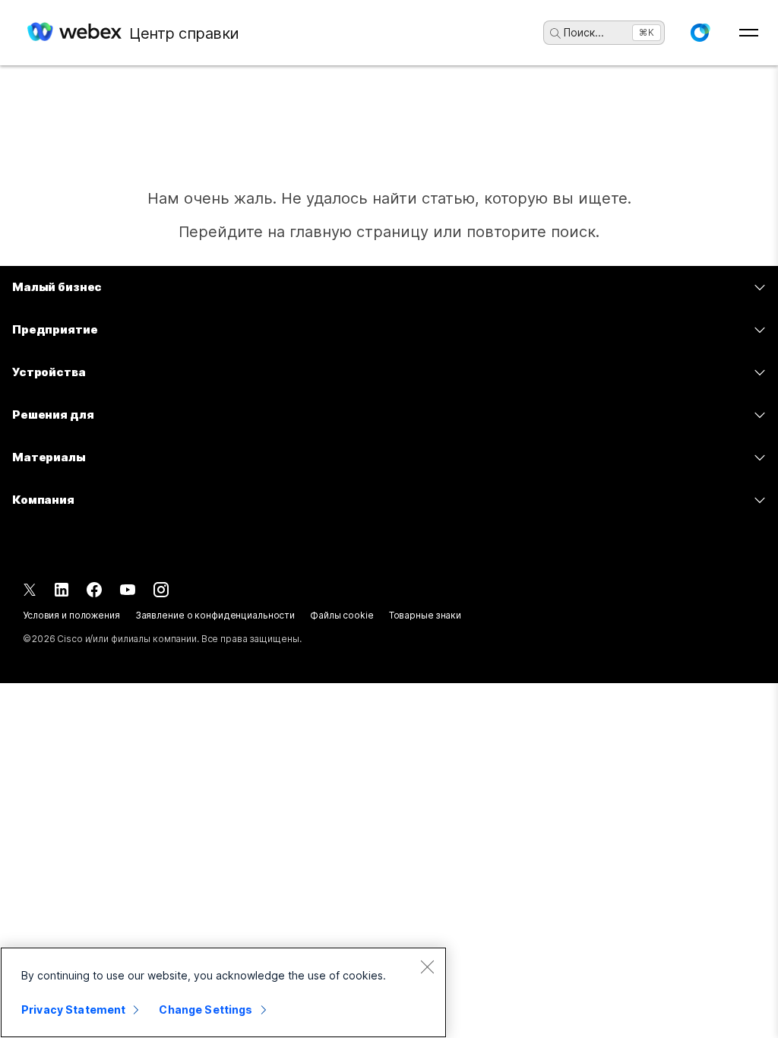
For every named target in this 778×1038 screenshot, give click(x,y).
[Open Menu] (749, 32)
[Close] (427, 966)
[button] (699, 32)
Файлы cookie (342, 615)
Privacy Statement (73, 1009)
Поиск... (584, 32)
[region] (223, 992)
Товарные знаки (425, 615)
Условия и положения (71, 615)
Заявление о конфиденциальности (215, 615)
